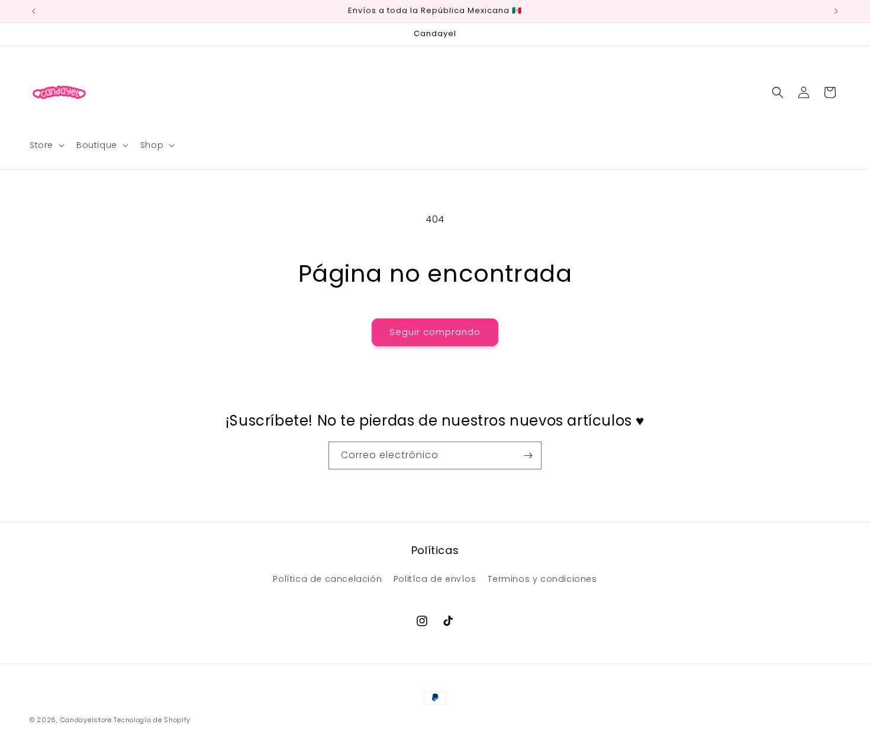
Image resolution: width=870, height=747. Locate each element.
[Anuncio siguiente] (836, 11)
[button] (45, 145)
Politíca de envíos (435, 579)
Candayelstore (86, 720)
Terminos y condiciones (542, 579)
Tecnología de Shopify (152, 720)
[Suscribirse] (528, 455)
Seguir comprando (435, 332)
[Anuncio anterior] (34, 11)
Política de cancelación (327, 579)
